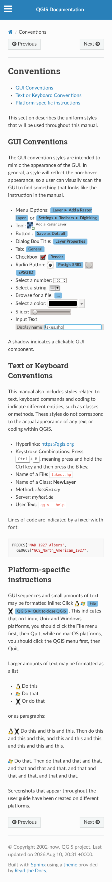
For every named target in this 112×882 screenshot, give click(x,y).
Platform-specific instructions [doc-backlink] (39, 574)
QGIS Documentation (60, 9)
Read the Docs (30, 870)
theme (70, 864)
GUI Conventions (34, 87)
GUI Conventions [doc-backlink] (38, 142)
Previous (26, 43)
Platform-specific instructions (48, 102)
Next (90, 43)
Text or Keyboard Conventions (49, 95)
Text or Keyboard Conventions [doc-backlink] (38, 370)
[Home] (10, 32)
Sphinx (38, 864)
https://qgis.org (57, 444)
